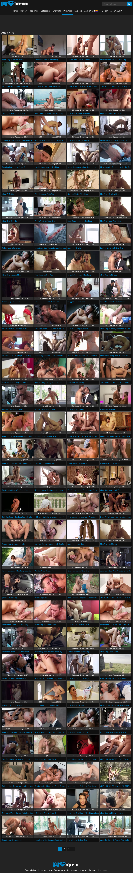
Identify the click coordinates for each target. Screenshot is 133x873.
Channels (57, 10)
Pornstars (67, 10)
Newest (23, 10)
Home (15, 10)
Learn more (102, 870)
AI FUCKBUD (116, 10)
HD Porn (104, 10)
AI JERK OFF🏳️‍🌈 (91, 10)
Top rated (34, 10)
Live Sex (78, 10)
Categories (45, 10)
